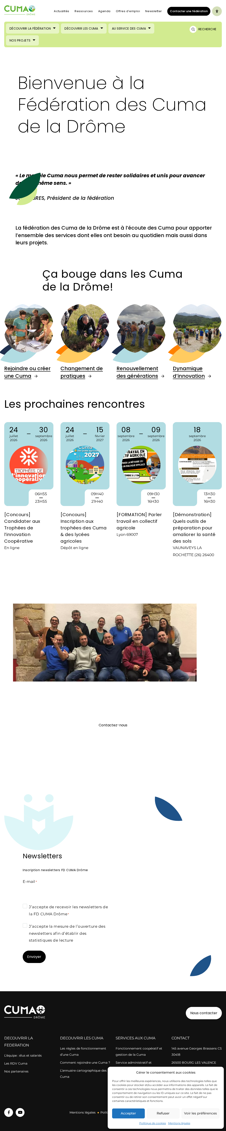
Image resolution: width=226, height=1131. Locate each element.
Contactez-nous (113, 725)
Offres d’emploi (128, 11)
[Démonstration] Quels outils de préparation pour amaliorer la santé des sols (194, 528)
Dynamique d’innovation (189, 372)
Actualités (61, 11)
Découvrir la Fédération (30, 28)
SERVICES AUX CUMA (135, 1038)
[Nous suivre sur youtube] (20, 1112)
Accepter (128, 1113)
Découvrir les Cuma (81, 28)
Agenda (104, 11)
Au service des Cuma (129, 28)
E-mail (30, 881)
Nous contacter (203, 1013)
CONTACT (180, 1038)
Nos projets (19, 40)
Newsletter (153, 11)
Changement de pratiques (81, 372)
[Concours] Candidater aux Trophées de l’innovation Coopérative (22, 528)
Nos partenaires (16, 1071)
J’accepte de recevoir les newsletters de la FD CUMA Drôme (68, 910)
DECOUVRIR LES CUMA (81, 1038)
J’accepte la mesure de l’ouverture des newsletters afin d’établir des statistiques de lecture (67, 933)
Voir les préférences (200, 1113)
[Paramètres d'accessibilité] (217, 11)
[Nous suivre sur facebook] (8, 1112)
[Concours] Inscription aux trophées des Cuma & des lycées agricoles (83, 528)
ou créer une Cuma (27, 372)
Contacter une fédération (187, 11)
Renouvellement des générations (137, 372)
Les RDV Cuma (15, 1063)
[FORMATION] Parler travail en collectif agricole (139, 521)
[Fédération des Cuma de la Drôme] (20, 11)
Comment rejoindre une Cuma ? (85, 1063)
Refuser (163, 1113)
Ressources (84, 11)
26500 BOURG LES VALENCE (193, 1063)
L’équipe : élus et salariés (23, 1055)
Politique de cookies (152, 1123)
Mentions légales (179, 1123)
